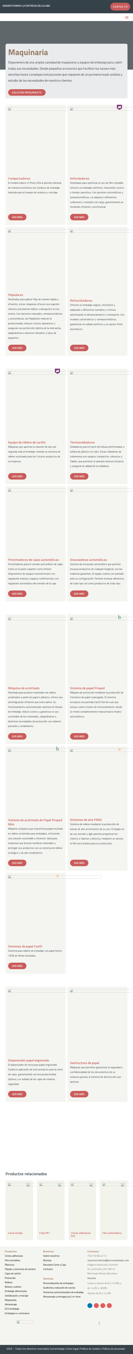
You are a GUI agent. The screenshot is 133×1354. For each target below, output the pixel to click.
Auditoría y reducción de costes (59, 1288)
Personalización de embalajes (58, 1283)
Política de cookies (90, 1349)
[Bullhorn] (109, 1305)
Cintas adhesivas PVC (81, 1234)
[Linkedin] (89, 1305)
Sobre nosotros (51, 1256)
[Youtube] (102, 1305)
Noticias (47, 1260)
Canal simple (15, 1233)
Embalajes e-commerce (17, 1313)
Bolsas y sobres (13, 1287)
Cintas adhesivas (14, 1256)
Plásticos (9, 1265)
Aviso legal (72, 1349)
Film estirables (12, 1260)
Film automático (112, 1233)
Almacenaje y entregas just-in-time (62, 1296)
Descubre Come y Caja (54, 1265)
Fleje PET (44, 1233)
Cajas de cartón (13, 1273)
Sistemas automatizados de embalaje (63, 1292)
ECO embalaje (12, 1309)
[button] (127, 18)
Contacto (48, 1269)
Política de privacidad (114, 1349)
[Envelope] (96, 1305)
